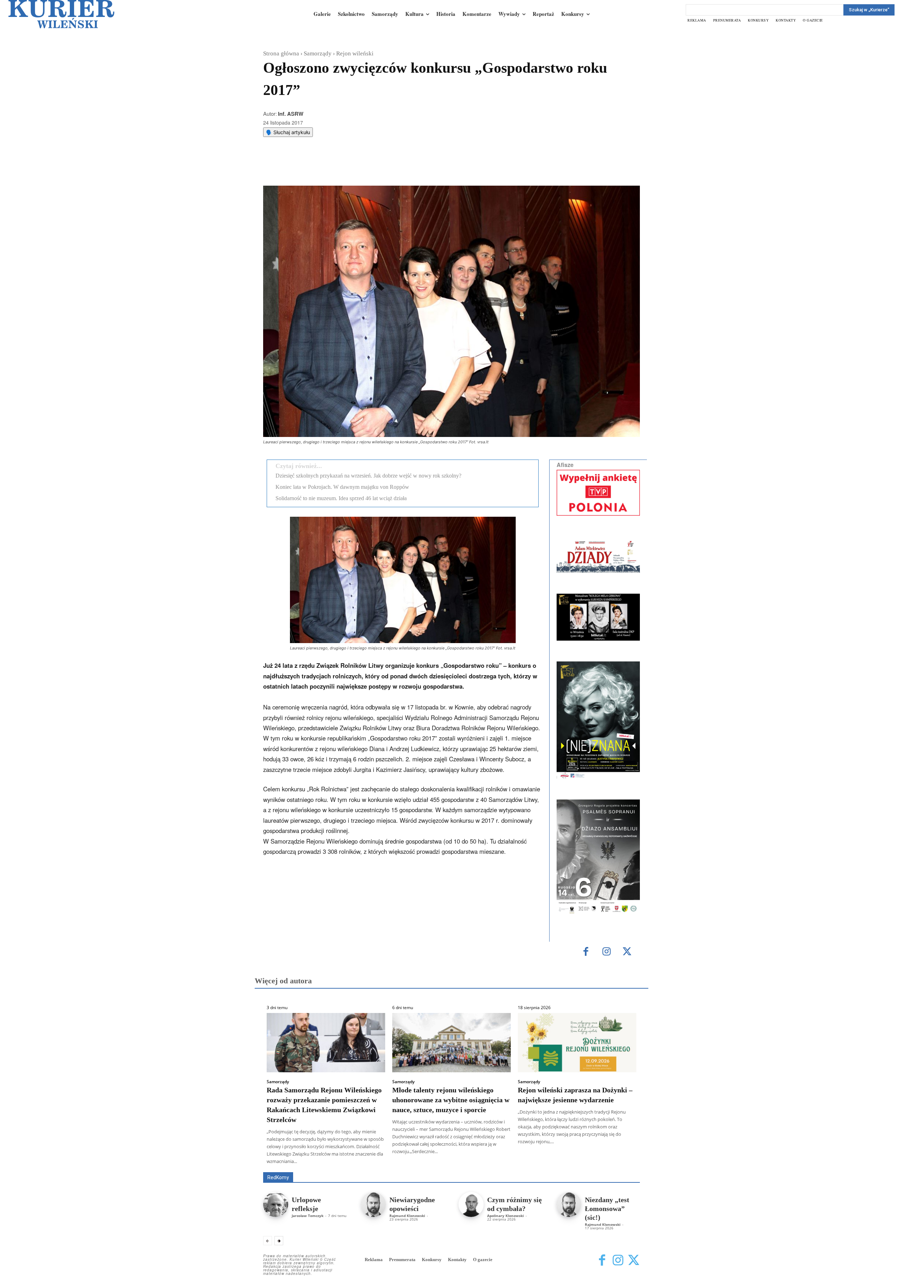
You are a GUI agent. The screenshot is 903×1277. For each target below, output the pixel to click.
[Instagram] (606, 952)
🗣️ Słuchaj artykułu (288, 132)
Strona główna (281, 53)
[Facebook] (321, 168)
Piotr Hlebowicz (573, 1162)
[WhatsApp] (353, 168)
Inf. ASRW (290, 114)
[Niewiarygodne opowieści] (373, 1204)
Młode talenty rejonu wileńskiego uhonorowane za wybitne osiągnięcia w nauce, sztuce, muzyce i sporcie (450, 1100)
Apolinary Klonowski (505, 1215)
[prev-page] (267, 1240)
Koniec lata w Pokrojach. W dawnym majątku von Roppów (342, 487)
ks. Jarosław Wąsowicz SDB (516, 1162)
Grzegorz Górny (460, 1162)
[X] (337, 168)
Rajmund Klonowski (619, 1162)
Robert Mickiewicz (577, 1167)
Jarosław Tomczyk (307, 1215)
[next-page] (278, 1240)
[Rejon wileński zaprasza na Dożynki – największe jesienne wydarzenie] (577, 1042)
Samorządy (318, 53)
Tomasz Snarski (623, 1167)
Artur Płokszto (419, 1162)
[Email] (369, 168)
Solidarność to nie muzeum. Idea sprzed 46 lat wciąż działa (341, 498)
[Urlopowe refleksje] (275, 1204)
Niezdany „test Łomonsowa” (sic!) (607, 1208)
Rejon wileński (355, 53)
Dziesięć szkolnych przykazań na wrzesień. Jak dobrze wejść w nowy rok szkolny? (368, 476)
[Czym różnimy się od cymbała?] (471, 1204)
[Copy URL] (385, 168)
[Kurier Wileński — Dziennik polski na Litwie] (61, 14)
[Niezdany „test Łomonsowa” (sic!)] (568, 1204)
